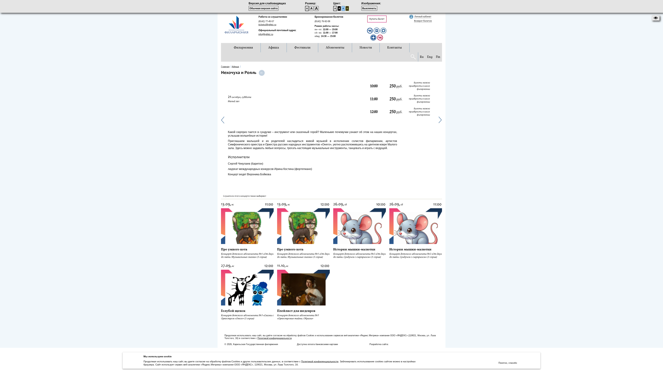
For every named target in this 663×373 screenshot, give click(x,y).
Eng (430, 57)
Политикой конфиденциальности (274, 338)
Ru (422, 57)
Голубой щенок (233, 311)
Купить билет (377, 19)
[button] (656, 18)
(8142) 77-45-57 (266, 21)
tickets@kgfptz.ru (267, 24)
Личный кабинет (422, 17)
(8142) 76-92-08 (322, 21)
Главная (225, 67)
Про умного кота (234, 249)
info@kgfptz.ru (265, 34)
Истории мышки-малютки (354, 249)
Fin (438, 57)
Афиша (235, 67)
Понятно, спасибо (507, 363)
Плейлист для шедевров (296, 311)
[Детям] (380, 40)
